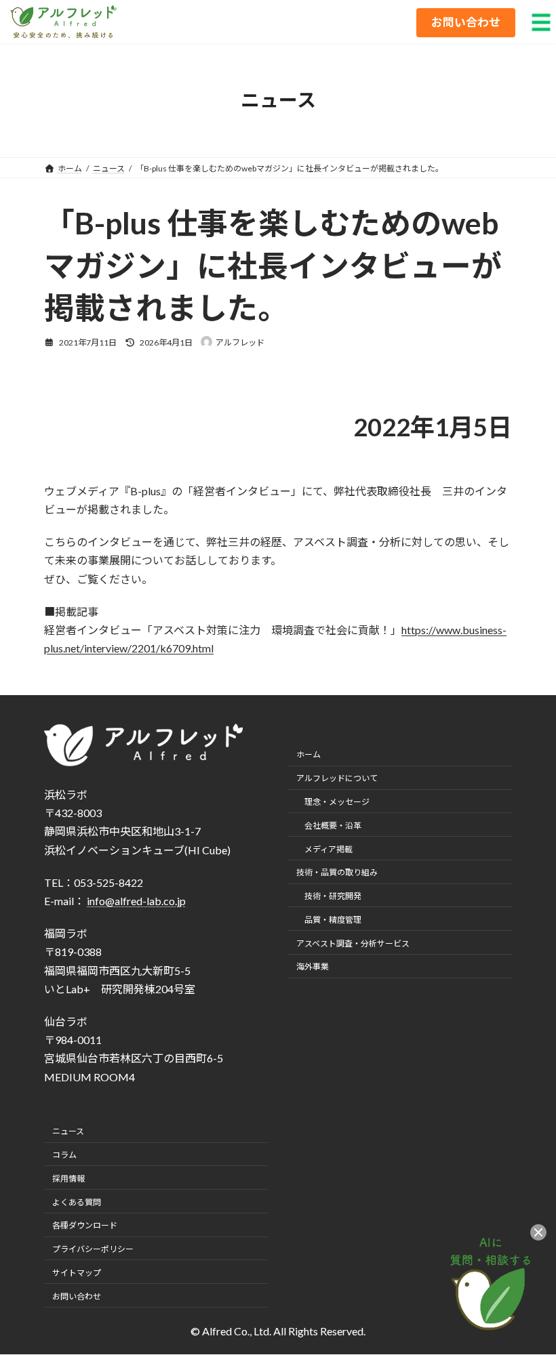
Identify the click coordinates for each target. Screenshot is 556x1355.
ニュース (68, 1132)
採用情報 (68, 1178)
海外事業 (312, 967)
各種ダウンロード (84, 1226)
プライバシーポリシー (93, 1250)
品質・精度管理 (332, 920)
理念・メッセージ (337, 802)
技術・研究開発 (332, 897)
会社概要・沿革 (332, 825)
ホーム (308, 755)
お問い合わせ (76, 1296)
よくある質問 (76, 1202)
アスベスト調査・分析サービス (353, 943)
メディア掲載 (328, 849)
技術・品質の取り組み (337, 873)
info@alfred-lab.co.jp (136, 900)
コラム (64, 1155)
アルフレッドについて (337, 779)
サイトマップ (76, 1273)
